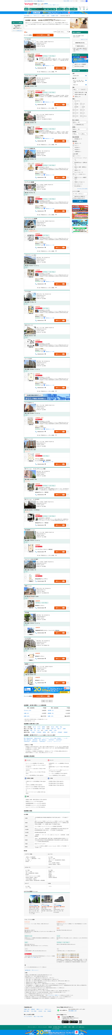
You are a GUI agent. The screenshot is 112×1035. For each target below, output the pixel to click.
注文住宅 (59, 9)
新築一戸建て (46, 9)
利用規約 (50, 1027)
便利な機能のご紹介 (73, 1010)
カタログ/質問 (73, 9)
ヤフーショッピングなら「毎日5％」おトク (51, 4)
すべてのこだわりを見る (82, 188)
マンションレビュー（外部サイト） (53, 995)
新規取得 (46, 3)
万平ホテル (83, 1)
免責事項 (65, 1027)
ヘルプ (71, 1)
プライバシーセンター (42, 1027)
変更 (86, 75)
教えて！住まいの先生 (38, 1016)
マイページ (81, 49)
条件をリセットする (84, 39)
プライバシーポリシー (32, 1027)
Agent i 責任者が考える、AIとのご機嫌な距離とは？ (34, 1)
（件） (28, 710)
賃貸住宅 (26, 9)
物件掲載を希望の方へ (57, 1027)
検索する (81, 201)
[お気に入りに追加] (67, 68)
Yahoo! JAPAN (66, 1)
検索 (86, 1)
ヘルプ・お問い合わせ (79, 1027)
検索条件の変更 (76, 70)
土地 (62, 9)
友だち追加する (63, 1010)
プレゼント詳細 (32, 957)
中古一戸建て (53, 9)
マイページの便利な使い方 (17, 30)
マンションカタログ (28, 1016)
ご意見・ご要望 (71, 1027)
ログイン (39, 4)
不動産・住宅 (26, 1009)
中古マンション (40, 9)
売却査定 (67, 9)
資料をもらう (60, 68)
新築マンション (33, 9)
